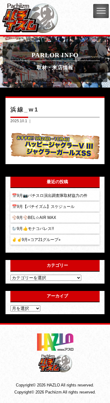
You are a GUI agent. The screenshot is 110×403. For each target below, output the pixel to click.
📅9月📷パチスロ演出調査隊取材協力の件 (49, 195)
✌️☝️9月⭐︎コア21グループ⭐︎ (36, 239)
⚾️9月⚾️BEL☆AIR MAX (34, 217)
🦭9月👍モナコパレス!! (33, 228)
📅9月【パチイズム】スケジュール (43, 206)
